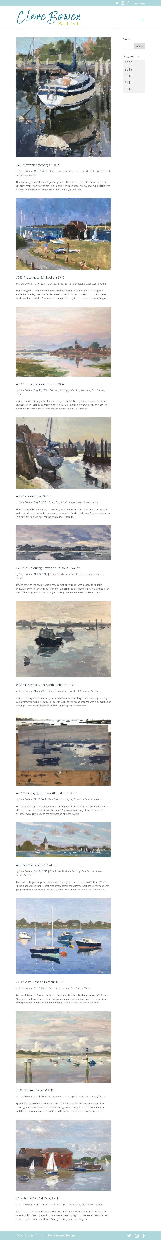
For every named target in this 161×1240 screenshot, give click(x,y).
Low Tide (84, 171)
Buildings (63, 390)
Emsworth (61, 171)
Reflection (95, 171)
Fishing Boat (73, 690)
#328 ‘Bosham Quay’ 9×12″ (33, 496)
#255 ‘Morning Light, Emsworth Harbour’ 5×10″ (46, 793)
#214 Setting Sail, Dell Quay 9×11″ (37, 1198)
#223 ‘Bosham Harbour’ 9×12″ (35, 1090)
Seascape (80, 283)
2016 (128, 89)
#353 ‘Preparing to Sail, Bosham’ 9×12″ (40, 277)
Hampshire (73, 171)
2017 (128, 82)
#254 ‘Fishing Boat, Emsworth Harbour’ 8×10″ (45, 685)
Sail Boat (105, 171)
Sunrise (79, 1096)
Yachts (32, 174)
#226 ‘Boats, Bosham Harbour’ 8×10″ (40, 982)
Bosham (65, 283)
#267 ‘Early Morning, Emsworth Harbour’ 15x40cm (48, 568)
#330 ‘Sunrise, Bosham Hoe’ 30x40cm (40, 384)
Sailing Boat (22, 174)
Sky (79, 1204)
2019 (128, 69)
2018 (128, 75)
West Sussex (92, 283)
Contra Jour (71, 502)
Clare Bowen (25, 171)
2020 (128, 62)
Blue (50, 283)
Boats (52, 171)
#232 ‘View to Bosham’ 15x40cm (36, 865)
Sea (72, 283)
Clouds (60, 574)
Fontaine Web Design (61, 1235)
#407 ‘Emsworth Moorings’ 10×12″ (38, 165)
